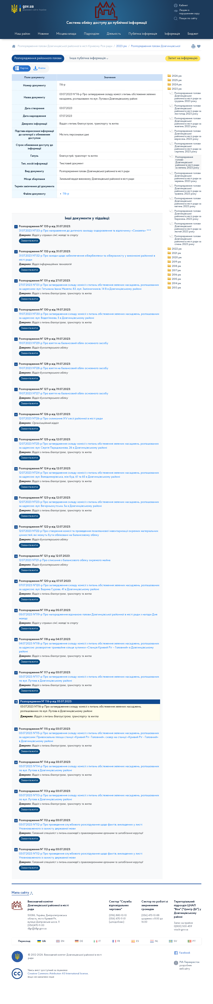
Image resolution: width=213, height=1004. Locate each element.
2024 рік (177, 84)
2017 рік (176, 270)
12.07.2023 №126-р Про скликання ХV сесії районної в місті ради (61, 418)
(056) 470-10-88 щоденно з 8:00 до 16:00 (152, 918)
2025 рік (177, 80)
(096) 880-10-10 (118, 915)
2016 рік (176, 274)
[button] (29, 8)
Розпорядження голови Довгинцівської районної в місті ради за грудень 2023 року (188, 97)
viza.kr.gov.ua (181, 929)
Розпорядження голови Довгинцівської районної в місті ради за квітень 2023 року (188, 202)
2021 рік (176, 253)
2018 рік (176, 266)
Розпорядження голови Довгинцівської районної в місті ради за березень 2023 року (188, 215)
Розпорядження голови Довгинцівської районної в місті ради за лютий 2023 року (188, 227)
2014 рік (176, 283)
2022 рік (177, 249)
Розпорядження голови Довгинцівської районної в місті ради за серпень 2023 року (188, 147)
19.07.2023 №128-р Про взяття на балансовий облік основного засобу (63, 368)
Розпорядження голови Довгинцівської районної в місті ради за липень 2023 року (187, 162)
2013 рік (176, 287)
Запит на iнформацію (183, 58)
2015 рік (176, 279)
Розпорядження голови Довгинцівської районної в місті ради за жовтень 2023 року (188, 122)
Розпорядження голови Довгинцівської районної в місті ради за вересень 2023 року (188, 135)
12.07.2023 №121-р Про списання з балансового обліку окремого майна (64, 560)
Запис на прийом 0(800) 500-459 (183, 925)
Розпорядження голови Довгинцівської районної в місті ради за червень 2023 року (188, 177)
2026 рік (177, 76)
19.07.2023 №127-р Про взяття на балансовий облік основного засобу (63, 393)
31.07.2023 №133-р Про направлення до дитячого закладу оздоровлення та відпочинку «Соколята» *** (85, 230)
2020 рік (177, 257)
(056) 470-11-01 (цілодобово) (117, 920)
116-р (66, 193)
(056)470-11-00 (36, 925)
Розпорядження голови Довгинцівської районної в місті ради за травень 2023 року (188, 190)
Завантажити (29, 240)
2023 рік (177, 89)
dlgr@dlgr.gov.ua (37, 928)
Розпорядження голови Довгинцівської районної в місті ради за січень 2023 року (188, 240)
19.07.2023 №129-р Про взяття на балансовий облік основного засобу (63, 343)
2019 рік (176, 262)
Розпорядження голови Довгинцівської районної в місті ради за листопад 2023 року (188, 110)
